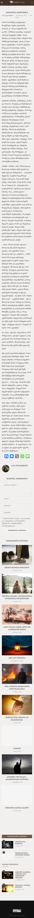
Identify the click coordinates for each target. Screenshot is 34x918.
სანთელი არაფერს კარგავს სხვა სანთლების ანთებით (23, 875)
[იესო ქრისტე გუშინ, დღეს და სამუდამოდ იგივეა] (17, 614)
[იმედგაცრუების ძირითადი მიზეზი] (7, 856)
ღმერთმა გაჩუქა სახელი (17, 808)
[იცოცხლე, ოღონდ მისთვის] (7, 888)
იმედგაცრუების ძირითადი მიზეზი (22, 854)
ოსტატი (17, 748)
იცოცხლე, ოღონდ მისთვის (22, 886)
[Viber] (17, 456)
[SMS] (27, 456)
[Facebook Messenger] (12, 456)
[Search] (32, 3)
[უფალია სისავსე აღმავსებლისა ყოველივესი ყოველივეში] (17, 583)
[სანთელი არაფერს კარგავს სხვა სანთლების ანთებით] (7, 875)
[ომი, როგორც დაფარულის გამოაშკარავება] (17, 674)
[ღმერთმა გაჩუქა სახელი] (17, 795)
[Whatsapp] (22, 456)
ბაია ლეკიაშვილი (7, 16)
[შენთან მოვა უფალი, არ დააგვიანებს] (17, 705)
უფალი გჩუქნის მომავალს (17, 568)
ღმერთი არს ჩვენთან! (20, 842)
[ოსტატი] (17, 736)
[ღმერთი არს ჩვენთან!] (7, 844)
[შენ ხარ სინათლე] (17, 645)
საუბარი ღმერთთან (10, 864)
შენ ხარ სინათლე (17, 658)
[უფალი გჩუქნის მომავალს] (17, 555)
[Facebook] (6, 456)
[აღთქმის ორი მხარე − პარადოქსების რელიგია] (17, 764)
